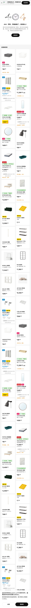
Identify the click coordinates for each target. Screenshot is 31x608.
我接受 (22, 604)
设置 (8, 604)
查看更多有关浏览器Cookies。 (15, 593)
